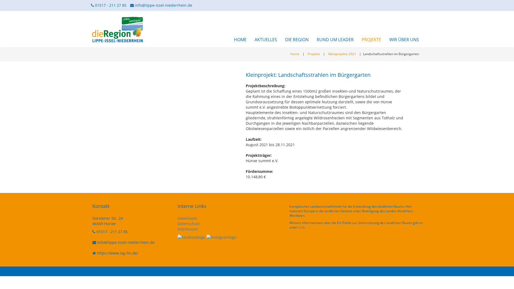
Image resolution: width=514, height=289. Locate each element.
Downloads (187, 218)
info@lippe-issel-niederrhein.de (163, 5)
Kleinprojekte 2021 (342, 54)
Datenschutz (188, 223)
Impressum (187, 228)
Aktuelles (266, 40)
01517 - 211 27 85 (110, 5)
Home (240, 40)
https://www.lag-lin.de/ (117, 253)
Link (302, 227)
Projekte (371, 40)
